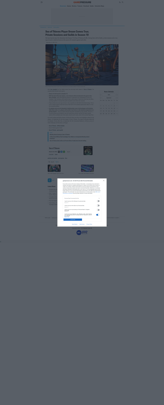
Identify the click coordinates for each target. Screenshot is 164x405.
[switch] (98, 201)
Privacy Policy (89, 224)
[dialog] (82, 202)
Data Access (82, 224)
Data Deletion (75, 224)
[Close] (104, 181)
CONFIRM (72, 219)
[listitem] (82, 198)
